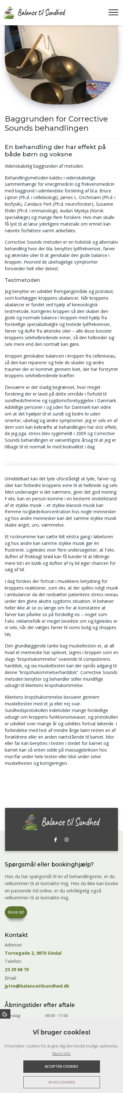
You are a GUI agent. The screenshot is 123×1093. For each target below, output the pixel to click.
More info (61, 1053)
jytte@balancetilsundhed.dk (37, 986)
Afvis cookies (61, 1082)
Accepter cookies (61, 1066)
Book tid (16, 912)
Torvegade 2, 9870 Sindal (33, 953)
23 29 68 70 (17, 969)
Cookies (5, 1014)
